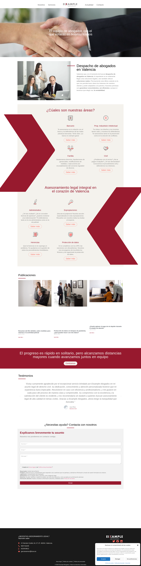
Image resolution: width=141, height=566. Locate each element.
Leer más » (20, 337)
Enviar (70, 483)
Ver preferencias (132, 559)
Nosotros (41, 5)
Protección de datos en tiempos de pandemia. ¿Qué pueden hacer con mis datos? (70, 331)
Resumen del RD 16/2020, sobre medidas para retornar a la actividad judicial (34, 332)
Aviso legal (127, 563)
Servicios (51, 5)
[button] (138, 545)
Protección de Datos (69, 478)
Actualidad (89, 5)
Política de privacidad (119, 563)
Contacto (100, 5)
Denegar (117, 559)
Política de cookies (109, 563)
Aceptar (103, 559)
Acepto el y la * (37, 467)
